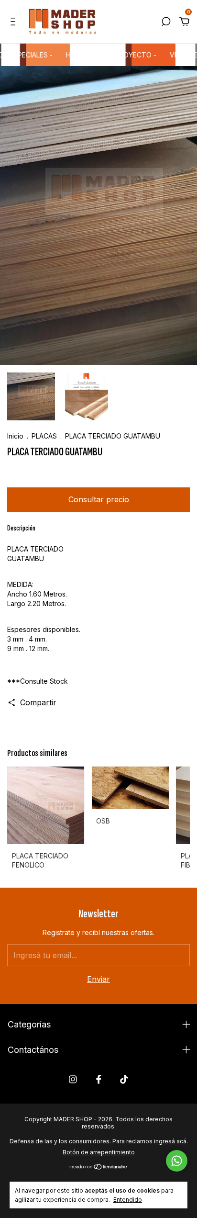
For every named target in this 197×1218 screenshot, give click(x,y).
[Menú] (14, 22)
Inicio (15, 436)
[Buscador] (166, 22)
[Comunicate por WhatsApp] (176, 1161)
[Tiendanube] (99, 1167)
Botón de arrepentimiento (99, 1152)
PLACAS (45, 436)
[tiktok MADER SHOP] (124, 1079)
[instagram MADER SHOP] (72, 1079)
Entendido (127, 1199)
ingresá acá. (171, 1141)
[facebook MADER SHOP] (98, 1079)
